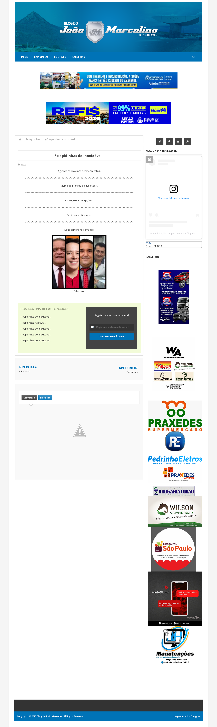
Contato (60, 56)
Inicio (24, 56)
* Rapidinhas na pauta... (33, 322)
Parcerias (78, 56)
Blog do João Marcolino (50, 716)
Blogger (195, 716)
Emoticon (45, 397)
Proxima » (132, 372)
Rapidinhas (41, 56)
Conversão (29, 397)
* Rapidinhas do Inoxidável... (35, 316)
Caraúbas (151, 249)
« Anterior (24, 371)
